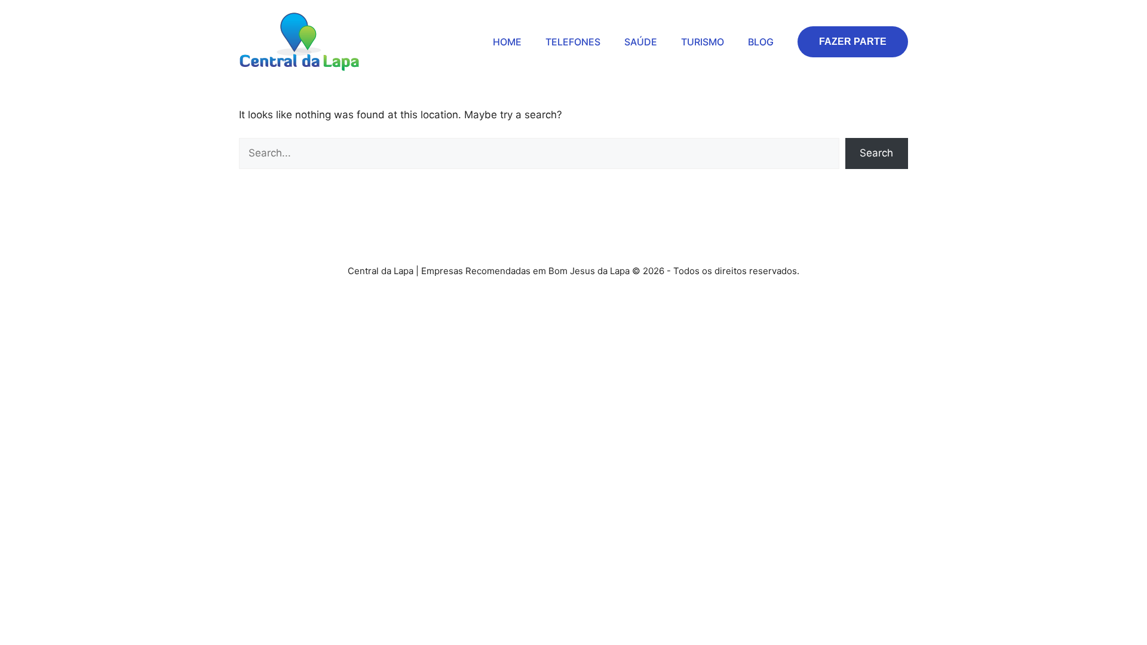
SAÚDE (640, 42)
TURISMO (702, 42)
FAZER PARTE (853, 41)
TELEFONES (572, 42)
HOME (507, 42)
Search (876, 153)
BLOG (761, 42)
